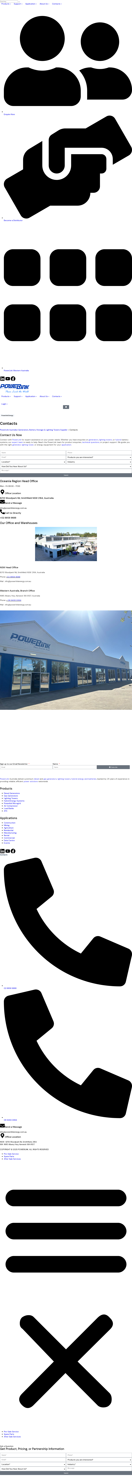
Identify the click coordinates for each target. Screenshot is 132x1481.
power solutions (31, 781)
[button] (66, 1295)
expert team (17, 442)
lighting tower (28, 444)
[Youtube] (7, 378)
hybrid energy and (79, 779)
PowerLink (16, 439)
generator (16, 444)
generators (93, 439)
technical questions (90, 442)
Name (55, 764)
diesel (36, 779)
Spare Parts (9, 1156)
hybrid (118, 439)
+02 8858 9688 (8, 517)
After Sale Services (12, 1159)
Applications (8, 818)
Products (6, 788)
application (66, 444)
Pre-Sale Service (11, 1154)
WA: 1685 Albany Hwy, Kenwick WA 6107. (17, 1144)
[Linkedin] (2, 378)
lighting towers (105, 439)
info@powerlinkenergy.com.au (13, 508)
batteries (92, 779)
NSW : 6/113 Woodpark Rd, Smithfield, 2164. (18, 1142)
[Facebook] (13, 378)
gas (45, 779)
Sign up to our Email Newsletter (14, 764)
